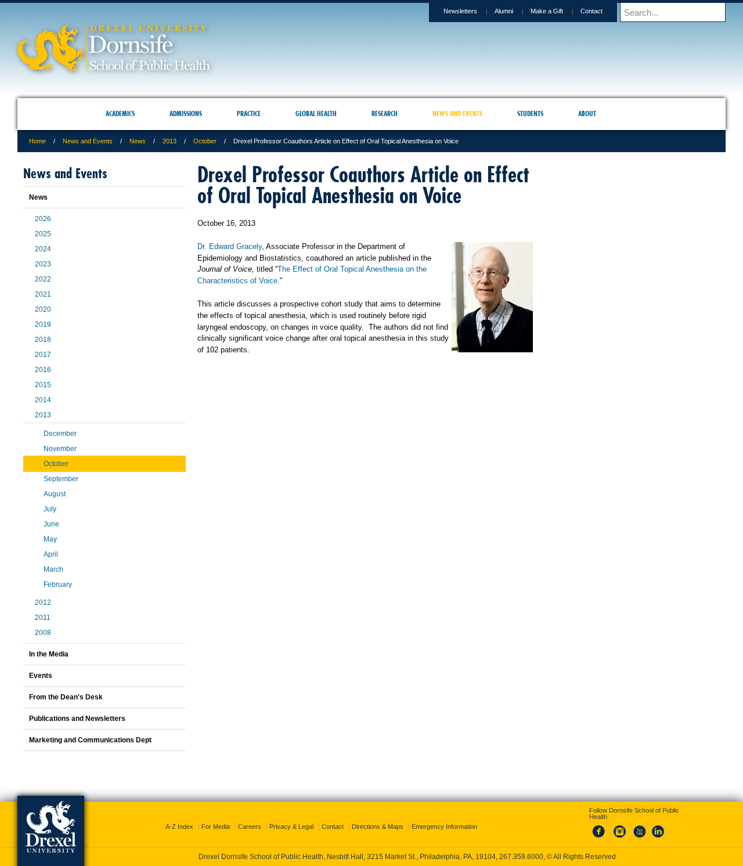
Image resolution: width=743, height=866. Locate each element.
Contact (591, 11)
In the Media (48, 654)
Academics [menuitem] (120, 113)
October (205, 141)
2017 (43, 355)
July (50, 509)
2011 (43, 618)
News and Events (88, 141)
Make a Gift (547, 11)
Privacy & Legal (291, 816)
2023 (43, 264)
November (60, 449)
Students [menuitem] (530, 113)
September (61, 479)
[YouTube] (639, 827)
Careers (249, 816)
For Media (215, 816)
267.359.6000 (371, 857)
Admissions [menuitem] (185, 113)
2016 (43, 370)
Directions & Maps (377, 816)
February (58, 584)
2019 (43, 324)
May (50, 539)
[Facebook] (600, 827)
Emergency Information (444, 816)
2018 (43, 339)
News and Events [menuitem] (457, 113)
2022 (43, 279)
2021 (43, 294)
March (53, 569)
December (60, 434)
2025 (43, 234)
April (51, 554)
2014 (43, 400)
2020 (43, 309)
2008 (43, 633)
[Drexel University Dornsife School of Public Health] (113, 67)
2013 (169, 141)
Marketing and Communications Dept (90, 740)
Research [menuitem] (385, 113)
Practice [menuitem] (249, 113)
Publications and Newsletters (77, 719)
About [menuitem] (587, 113)
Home (37, 141)
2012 (43, 602)
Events (40, 676)
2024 (43, 249)
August (55, 494)
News (137, 141)
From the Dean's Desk (66, 697)
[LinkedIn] (658, 827)
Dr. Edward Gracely (229, 246)
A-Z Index (179, 816)
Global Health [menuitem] (316, 113)
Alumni (504, 11)
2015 (43, 385)
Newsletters (460, 11)
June (51, 524)
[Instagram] (620, 827)
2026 (43, 219)
